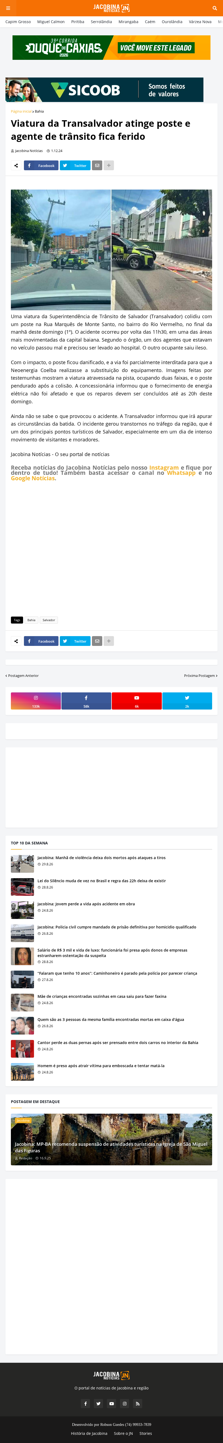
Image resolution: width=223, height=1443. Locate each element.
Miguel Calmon (51, 21)
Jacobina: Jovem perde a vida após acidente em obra (86, 903)
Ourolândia (172, 21)
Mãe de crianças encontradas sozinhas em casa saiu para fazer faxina (102, 996)
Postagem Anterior (23, 675)
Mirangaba (128, 21)
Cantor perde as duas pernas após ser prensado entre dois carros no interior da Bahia (118, 1042)
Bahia (39, 111)
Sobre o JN (123, 1433)
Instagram (164, 467)
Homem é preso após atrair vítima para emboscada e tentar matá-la (101, 1065)
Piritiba (77, 21)
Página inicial (21, 111)
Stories (146, 1433)
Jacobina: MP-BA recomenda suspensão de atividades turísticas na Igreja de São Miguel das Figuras (111, 1147)
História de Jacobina (89, 1433)
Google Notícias (33, 478)
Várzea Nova (200, 21)
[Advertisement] (111, 548)
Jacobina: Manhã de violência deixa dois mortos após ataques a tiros (102, 857)
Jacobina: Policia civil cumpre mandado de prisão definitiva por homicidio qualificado (117, 927)
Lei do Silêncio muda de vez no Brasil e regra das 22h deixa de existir (102, 880)
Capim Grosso (18, 21)
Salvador (49, 620)
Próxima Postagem (199, 675)
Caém (150, 21)
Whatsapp (181, 472)
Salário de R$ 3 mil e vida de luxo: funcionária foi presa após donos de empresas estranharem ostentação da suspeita (112, 952)
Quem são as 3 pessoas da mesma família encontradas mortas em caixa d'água (111, 1019)
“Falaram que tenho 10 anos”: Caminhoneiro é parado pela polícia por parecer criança (117, 973)
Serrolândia (101, 21)
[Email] (97, 165)
